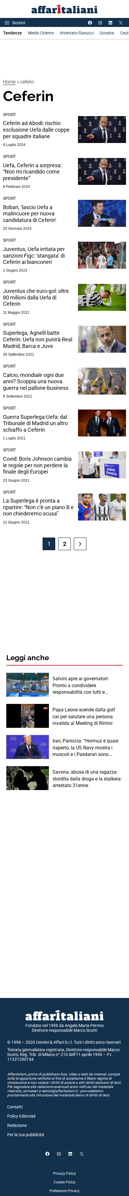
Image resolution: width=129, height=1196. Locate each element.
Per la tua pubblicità (25, 1134)
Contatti (14, 1106)
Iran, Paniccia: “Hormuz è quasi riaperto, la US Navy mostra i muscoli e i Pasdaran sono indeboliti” (85, 748)
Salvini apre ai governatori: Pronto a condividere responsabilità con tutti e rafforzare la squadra (80, 686)
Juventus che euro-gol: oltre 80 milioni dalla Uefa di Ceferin (36, 297)
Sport (9, 114)
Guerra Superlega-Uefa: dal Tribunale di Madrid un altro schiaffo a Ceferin (35, 423)
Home (9, 82)
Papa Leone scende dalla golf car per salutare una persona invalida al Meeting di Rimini (83, 716)
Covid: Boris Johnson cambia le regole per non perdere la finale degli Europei (37, 465)
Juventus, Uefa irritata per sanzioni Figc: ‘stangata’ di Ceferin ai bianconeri (34, 255)
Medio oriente (41, 33)
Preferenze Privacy (65, 1191)
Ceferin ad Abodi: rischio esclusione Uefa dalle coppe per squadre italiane (36, 129)
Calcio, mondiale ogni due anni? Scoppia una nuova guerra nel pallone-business (35, 381)
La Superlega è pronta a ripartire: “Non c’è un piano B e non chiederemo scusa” (38, 507)
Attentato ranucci (77, 33)
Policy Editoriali (21, 1116)
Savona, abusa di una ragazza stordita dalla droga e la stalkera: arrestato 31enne (87, 778)
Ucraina (107, 33)
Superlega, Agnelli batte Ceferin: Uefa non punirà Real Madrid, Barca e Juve (37, 339)
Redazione (17, 1125)
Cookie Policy (65, 1182)
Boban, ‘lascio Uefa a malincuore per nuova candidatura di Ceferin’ (29, 213)
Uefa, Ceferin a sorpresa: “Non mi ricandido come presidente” (32, 171)
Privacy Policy (64, 1173)
